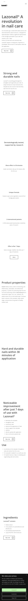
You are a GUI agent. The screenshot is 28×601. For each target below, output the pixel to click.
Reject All (14, 598)
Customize (14, 594)
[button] (15, 1)
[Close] (26, 575)
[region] (14, 587)
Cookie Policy (22, 584)
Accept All (14, 590)
